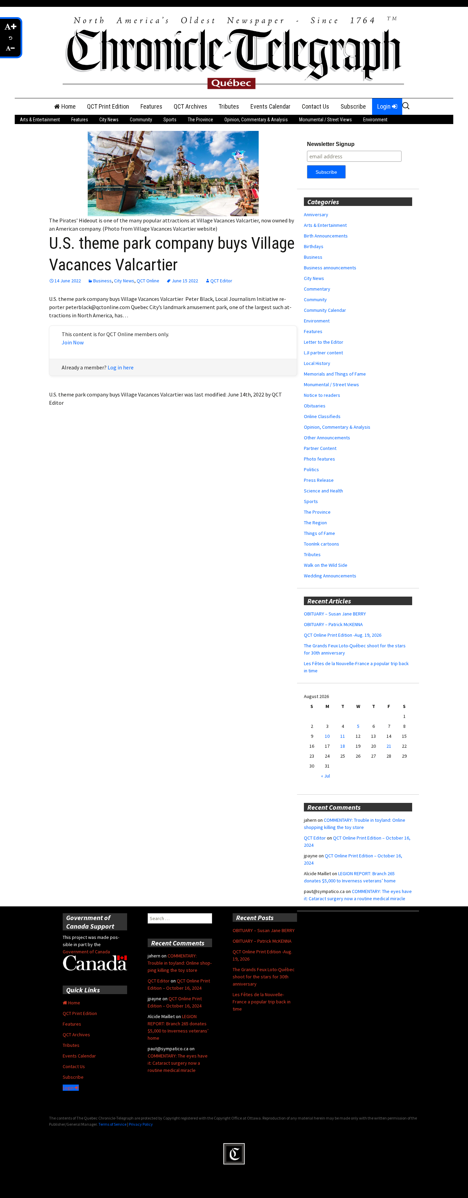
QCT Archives (190, 106)
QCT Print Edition (108, 106)
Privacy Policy (141, 1124)
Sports (169, 119)
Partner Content (320, 448)
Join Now (73, 342)
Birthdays (313, 246)
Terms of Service (112, 1124)
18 (342, 746)
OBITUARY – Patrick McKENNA (333, 624)
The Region (315, 522)
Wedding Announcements (330, 576)
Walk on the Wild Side (325, 565)
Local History (317, 363)
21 (388, 746)
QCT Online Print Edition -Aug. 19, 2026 (342, 635)
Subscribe (353, 106)
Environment (375, 119)
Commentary (317, 289)
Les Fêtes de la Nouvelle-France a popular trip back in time (262, 1001)
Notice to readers (322, 395)
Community (141, 119)
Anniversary (316, 214)
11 (342, 736)
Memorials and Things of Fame (335, 374)
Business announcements (330, 268)
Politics (311, 469)
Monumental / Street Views (325, 119)
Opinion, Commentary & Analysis (256, 119)
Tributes (229, 106)
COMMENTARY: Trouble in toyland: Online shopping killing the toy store (180, 963)
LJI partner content (323, 353)
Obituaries (314, 406)
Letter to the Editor (323, 342)
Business (102, 281)
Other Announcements (327, 438)
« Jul (325, 776)
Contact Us (315, 106)
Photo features (319, 459)
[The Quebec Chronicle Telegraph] (234, 51)
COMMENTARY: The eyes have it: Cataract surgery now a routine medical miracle (178, 1063)
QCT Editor (221, 281)
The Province (200, 119)
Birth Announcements (326, 236)
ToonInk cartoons (321, 544)
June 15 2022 (185, 281)
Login (384, 106)
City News (109, 119)
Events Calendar (270, 106)
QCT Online (148, 281)
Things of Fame (319, 533)
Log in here (121, 367)
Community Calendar (325, 310)
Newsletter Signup (331, 144)
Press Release (319, 480)
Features (151, 106)
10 (327, 736)
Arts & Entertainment (40, 119)
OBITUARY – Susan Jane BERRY (335, 614)
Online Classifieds (322, 416)
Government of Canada (86, 952)
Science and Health (323, 491)
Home (68, 106)
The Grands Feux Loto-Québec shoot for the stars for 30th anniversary (264, 976)
